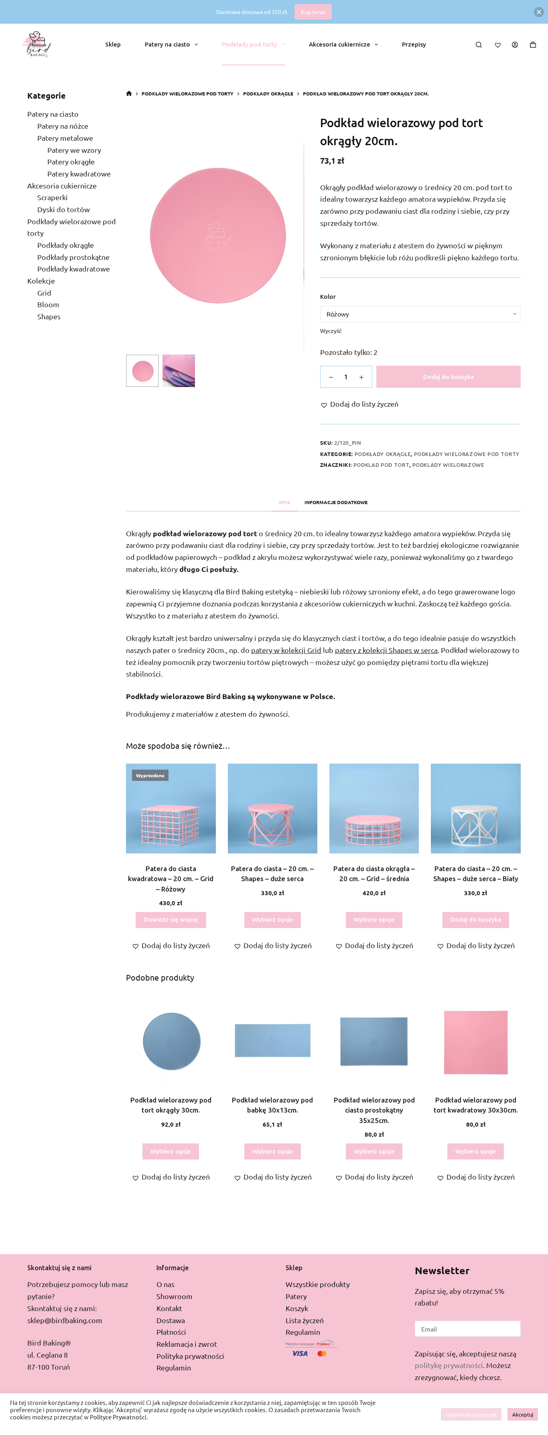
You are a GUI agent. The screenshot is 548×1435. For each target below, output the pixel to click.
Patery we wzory (74, 149)
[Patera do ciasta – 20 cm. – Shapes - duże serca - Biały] (475, 808)
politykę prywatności (449, 1365)
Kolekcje (41, 280)
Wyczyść (331, 330)
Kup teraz (313, 11)
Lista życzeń (305, 1320)
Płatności (171, 1332)
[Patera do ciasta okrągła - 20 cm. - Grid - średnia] (374, 808)
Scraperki (52, 197)
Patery (296, 1296)
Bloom (48, 304)
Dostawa (170, 1320)
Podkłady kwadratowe (73, 268)
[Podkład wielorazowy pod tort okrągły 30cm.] (170, 1040)
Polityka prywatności (190, 1356)
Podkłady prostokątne (73, 256)
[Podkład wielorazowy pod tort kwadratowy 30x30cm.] (475, 1040)
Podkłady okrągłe (383, 454)
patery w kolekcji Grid (286, 650)
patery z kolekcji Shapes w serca (386, 650)
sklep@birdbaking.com (64, 1320)
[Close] (539, 12)
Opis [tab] (284, 502)
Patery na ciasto (167, 44)
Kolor (328, 296)
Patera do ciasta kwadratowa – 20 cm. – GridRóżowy (170, 879)
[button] (359, 404)
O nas (165, 1284)
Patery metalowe (65, 137)
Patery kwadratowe (79, 173)
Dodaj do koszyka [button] (476, 919)
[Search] (479, 45)
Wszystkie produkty (318, 1284)
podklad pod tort (381, 465)
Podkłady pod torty (249, 44)
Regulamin (173, 1367)
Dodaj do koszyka (448, 376)
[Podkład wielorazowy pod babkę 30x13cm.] (272, 1040)
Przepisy (414, 44)
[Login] (515, 45)
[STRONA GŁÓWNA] (129, 94)
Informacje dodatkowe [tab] (335, 502)
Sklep (113, 44)
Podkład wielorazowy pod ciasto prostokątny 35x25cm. (374, 1110)
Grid (44, 292)
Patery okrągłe (71, 161)
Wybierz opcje (272, 919)
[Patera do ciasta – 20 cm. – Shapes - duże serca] (272, 808)
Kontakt (169, 1308)
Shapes (49, 316)
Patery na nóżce (62, 126)
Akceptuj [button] (522, 1414)
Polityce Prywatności (118, 1417)
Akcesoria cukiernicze (339, 44)
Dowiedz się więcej (171, 919)
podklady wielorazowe (448, 465)
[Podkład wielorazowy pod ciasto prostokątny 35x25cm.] (374, 1040)
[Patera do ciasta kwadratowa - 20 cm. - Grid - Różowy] (170, 808)
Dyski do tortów (63, 209)
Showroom (174, 1296)
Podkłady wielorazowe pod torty (467, 454)
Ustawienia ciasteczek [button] (471, 1414)
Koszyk (297, 1308)
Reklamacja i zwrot (186, 1344)
